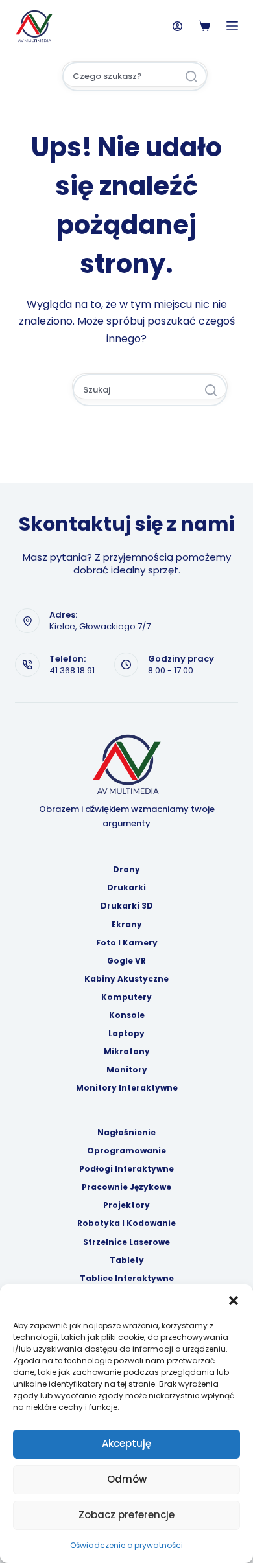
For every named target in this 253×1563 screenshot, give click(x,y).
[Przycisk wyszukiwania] (191, 76)
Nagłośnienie (126, 1133)
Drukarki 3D (127, 906)
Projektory (126, 1205)
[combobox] (120, 76)
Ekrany (127, 925)
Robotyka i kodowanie (126, 1223)
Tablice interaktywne (127, 1278)
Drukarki (126, 888)
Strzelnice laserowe (126, 1242)
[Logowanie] (177, 26)
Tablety (127, 1260)
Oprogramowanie (126, 1151)
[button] (233, 1300)
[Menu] (232, 26)
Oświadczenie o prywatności (126, 1545)
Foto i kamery (127, 943)
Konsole (127, 1015)
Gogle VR (126, 961)
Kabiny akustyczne (126, 979)
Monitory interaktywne (127, 1088)
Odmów (127, 1479)
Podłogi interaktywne (126, 1169)
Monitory (126, 1070)
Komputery (126, 997)
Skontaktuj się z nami (126, 524)
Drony (126, 869)
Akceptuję (126, 1443)
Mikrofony (127, 1052)
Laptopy (126, 1033)
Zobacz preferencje (126, 1515)
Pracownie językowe (126, 1187)
